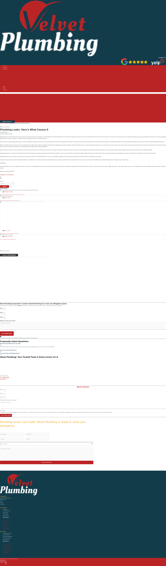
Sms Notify (2, 410)
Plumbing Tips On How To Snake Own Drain (9, 233)
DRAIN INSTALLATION (9, 77)
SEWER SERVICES (8, 85)
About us (5, 67)
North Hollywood (6, 510)
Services (5, 69)
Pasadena (5, 509)
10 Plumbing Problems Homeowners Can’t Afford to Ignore (12, 194)
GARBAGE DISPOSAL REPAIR (11, 83)
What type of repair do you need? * (8, 320)
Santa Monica (6, 515)
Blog (4, 86)
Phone (1, 317)
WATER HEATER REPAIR (10, 81)
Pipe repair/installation (7, 536)
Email (1, 312)
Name (1, 308)
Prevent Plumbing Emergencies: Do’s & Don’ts (9, 200)
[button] (83, 93)
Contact (5, 90)
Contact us (2, 504)
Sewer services (6, 534)
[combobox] (6, 183)
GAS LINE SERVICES (9, 75)
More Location (6, 517)
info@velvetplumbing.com (5, 498)
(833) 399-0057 (3, 499)
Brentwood (5, 512)
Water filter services (7, 538)
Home (4, 66)
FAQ (4, 88)
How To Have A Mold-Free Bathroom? (8, 239)
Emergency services (7, 533)
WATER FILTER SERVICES (10, 80)
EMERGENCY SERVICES (10, 70)
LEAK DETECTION (8, 78)
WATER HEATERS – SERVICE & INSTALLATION (15, 72)
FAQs (1, 501)
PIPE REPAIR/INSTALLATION (11, 73)
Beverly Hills (5, 513)
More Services (6, 541)
